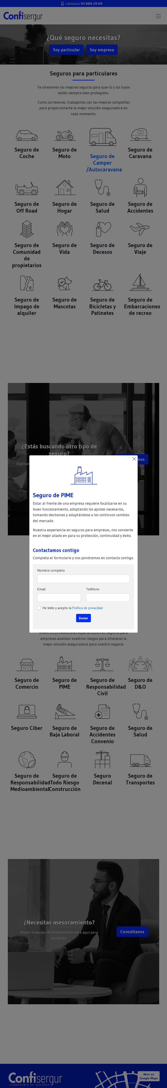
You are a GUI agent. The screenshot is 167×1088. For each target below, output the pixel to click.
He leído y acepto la (72, 608)
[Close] (134, 458)
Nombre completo (51, 570)
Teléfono (92, 589)
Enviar (83, 618)
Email (41, 589)
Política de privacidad (87, 608)
